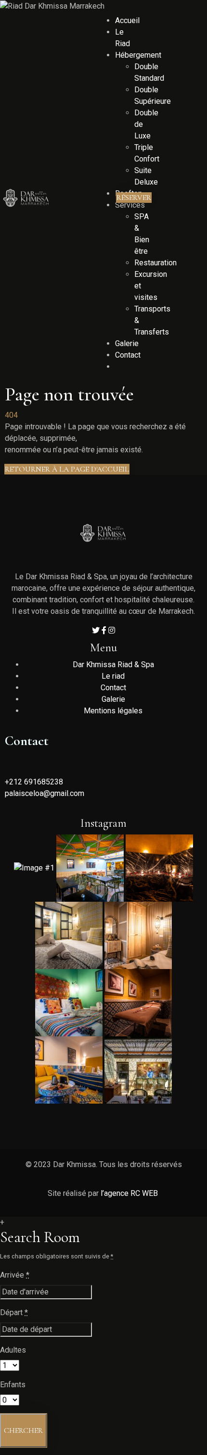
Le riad (113, 676)
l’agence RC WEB (130, 1193)
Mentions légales (113, 710)
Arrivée (14, 1275)
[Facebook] (105, 630)
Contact (113, 687)
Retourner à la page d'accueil (67, 469)
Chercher (23, 1430)
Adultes (13, 1350)
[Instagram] (111, 630)
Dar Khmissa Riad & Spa (113, 664)
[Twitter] (97, 630)
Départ (14, 1312)
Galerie (113, 699)
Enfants (13, 1384)
